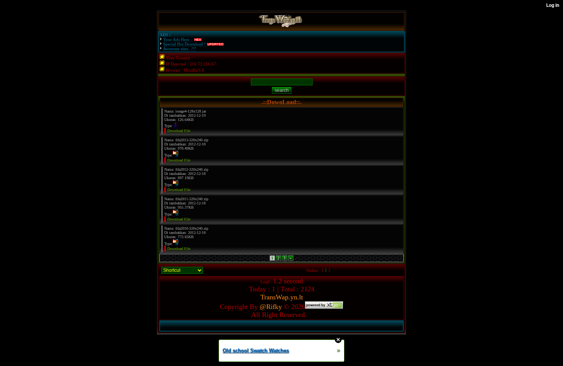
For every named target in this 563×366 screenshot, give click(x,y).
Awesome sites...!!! (179, 48)
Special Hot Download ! (184, 44)
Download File (178, 131)
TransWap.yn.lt (281, 297)
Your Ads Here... (178, 39)
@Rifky (271, 306)
